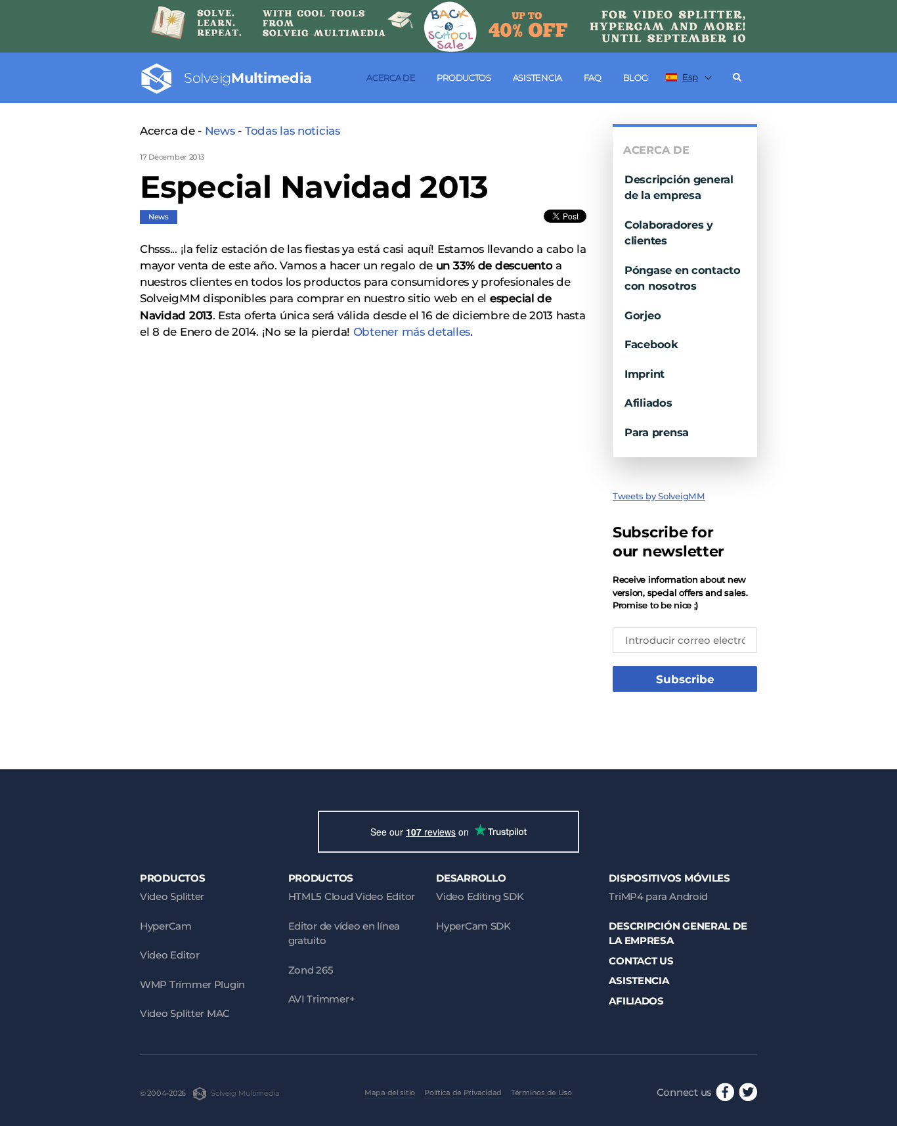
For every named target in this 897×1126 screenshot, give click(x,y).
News (220, 130)
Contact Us (641, 961)
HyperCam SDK (473, 926)
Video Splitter (172, 896)
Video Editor (170, 955)
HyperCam (166, 926)
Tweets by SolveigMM (659, 496)
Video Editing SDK (479, 896)
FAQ (593, 77)
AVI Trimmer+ (321, 999)
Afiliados (648, 402)
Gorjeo (642, 315)
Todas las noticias (292, 130)
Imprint (644, 373)
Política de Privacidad (463, 1092)
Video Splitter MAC (185, 1013)
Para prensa (656, 432)
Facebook (651, 344)
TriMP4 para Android (658, 896)
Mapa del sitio (389, 1092)
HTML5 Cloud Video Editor (351, 896)
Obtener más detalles (411, 331)
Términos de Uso (541, 1092)
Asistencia (537, 77)
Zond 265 (311, 970)
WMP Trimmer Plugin (192, 984)
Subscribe (685, 679)
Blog (635, 77)
